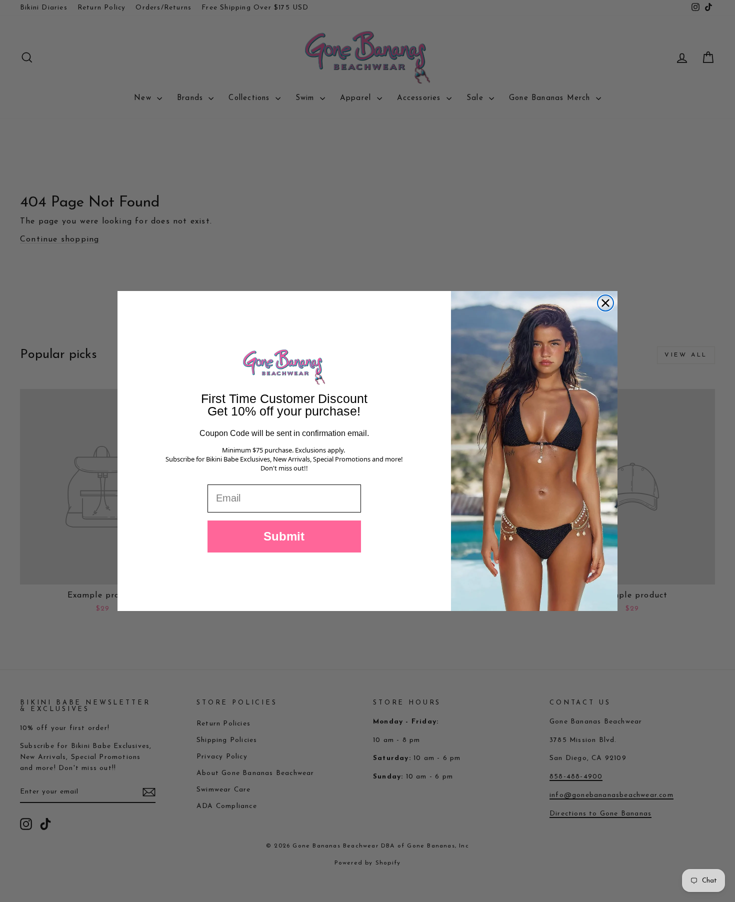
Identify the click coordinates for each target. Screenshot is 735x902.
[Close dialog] (606, 303)
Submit (284, 536)
